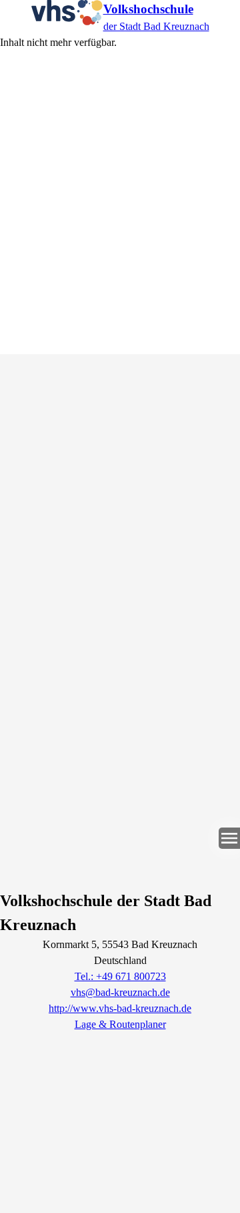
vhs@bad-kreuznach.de (120, 992)
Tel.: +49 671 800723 (120, 976)
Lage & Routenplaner (120, 1024)
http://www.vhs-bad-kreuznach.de (120, 1008)
